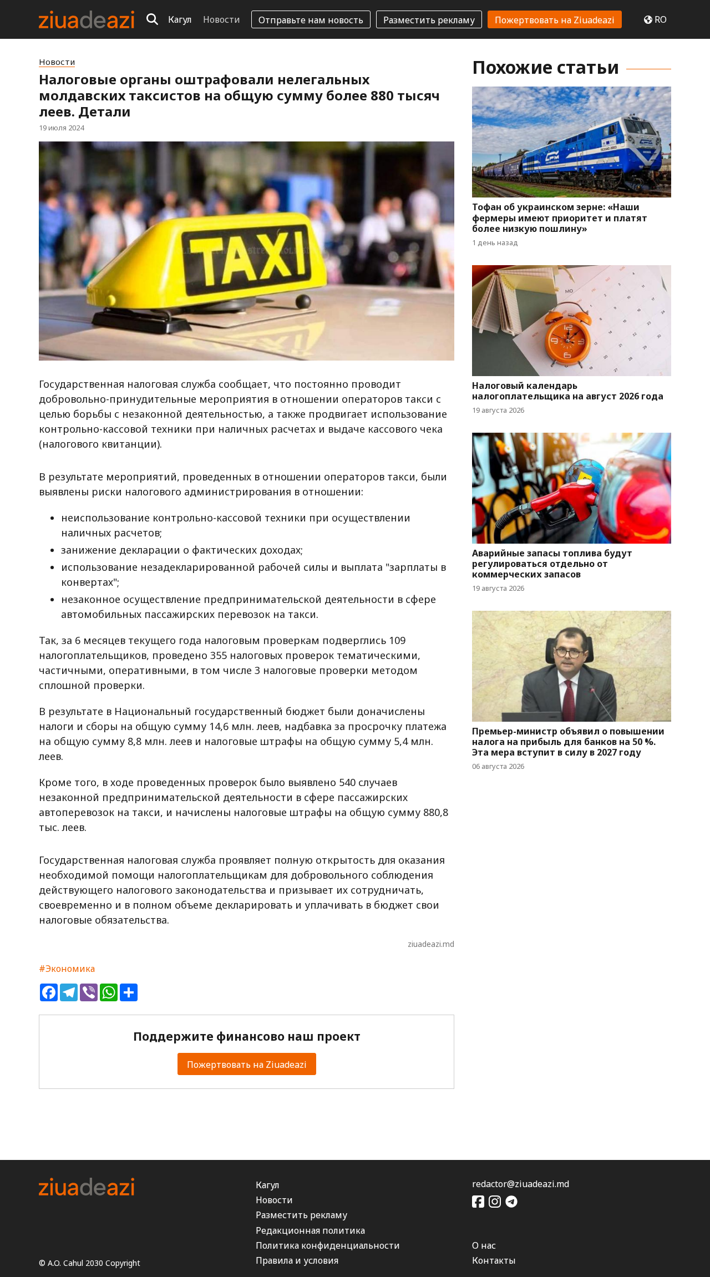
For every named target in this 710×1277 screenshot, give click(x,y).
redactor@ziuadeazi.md (520, 1184)
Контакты (494, 1260)
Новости (221, 19)
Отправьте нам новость (310, 20)
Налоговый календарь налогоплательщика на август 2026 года (567, 391)
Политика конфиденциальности (328, 1245)
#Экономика (67, 968)
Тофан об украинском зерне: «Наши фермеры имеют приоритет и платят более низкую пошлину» (559, 218)
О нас (484, 1245)
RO (661, 19)
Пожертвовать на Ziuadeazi (555, 20)
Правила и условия (297, 1260)
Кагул (180, 19)
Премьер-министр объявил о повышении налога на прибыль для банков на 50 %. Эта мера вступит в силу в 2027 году (568, 742)
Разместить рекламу (429, 20)
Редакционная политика (310, 1230)
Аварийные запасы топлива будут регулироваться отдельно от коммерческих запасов (552, 564)
